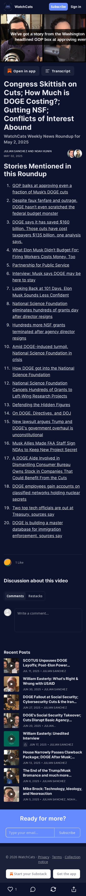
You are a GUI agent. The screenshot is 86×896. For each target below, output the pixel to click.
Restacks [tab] (35, 596)
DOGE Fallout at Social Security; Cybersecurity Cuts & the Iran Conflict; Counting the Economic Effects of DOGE (51, 699)
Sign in (76, 7)
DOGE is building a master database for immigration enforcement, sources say (37, 529)
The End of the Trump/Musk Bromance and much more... (47, 773)
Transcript (61, 70)
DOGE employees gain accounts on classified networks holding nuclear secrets (46, 493)
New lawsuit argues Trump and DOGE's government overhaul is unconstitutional (42, 428)
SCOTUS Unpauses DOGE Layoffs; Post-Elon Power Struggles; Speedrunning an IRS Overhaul (50, 663)
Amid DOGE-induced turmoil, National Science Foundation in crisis (42, 353)
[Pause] (5, 57)
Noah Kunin (43, 151)
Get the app (66, 873)
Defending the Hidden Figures (41, 404)
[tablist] (24, 596)
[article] (43, 665)
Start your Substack (30, 873)
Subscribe (58, 7)
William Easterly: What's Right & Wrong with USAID (50, 681)
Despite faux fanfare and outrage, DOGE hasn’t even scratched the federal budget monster (44, 207)
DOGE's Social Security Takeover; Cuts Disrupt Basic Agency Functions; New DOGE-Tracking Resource (52, 717)
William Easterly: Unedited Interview (46, 735)
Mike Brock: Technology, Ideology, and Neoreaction (52, 791)
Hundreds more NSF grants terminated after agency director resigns (43, 331)
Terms (57, 857)
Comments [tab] (15, 596)
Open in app (24, 70)
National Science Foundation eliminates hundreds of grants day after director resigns (45, 310)
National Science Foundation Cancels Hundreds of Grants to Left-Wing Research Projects (42, 389)
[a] (11, 666)
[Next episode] (15, 57)
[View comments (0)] (33, 889)
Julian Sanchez (15, 151)
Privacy (43, 857)
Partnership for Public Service (40, 265)
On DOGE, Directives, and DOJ (41, 413)
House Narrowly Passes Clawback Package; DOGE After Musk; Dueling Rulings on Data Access (52, 754)
